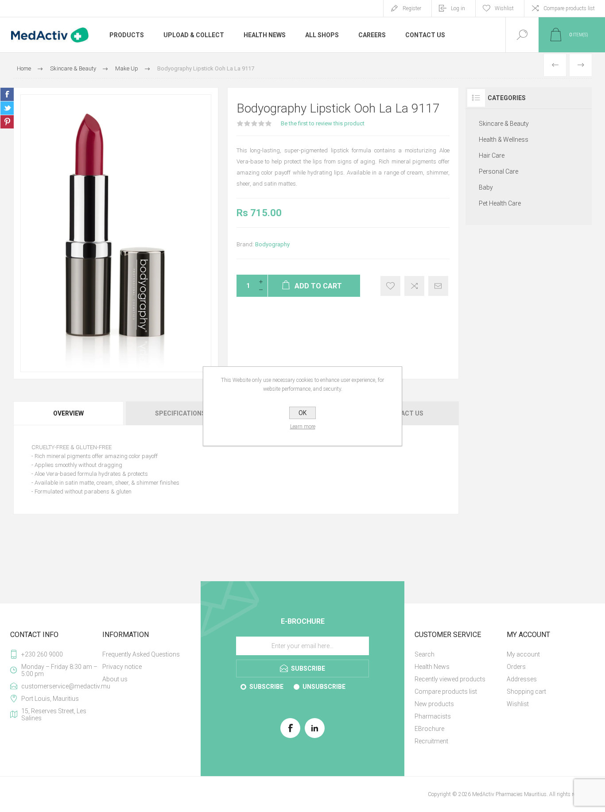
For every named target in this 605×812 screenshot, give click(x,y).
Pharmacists (433, 716)
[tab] (68, 413)
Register (412, 8)
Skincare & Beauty (504, 123)
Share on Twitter (7, 108)
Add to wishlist (390, 286)
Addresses (522, 679)
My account (523, 654)
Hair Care (491, 155)
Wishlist (518, 703)
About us (115, 679)
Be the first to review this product (323, 123)
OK (302, 412)
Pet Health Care (500, 203)
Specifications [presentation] (180, 413)
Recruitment (431, 741)
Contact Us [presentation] (403, 413)
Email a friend (438, 286)
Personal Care (498, 171)
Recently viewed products (450, 679)
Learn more (302, 426)
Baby (486, 187)
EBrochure (429, 728)
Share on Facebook (7, 94)
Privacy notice (122, 666)
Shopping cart (526, 691)
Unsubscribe (323, 686)
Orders (516, 666)
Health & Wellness (503, 139)
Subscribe (266, 686)
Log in (458, 8)
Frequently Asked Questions (141, 654)
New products (434, 703)
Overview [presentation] (68, 413)
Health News (432, 666)
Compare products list (569, 8)
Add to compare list (414, 286)
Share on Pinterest (7, 121)
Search (424, 654)
